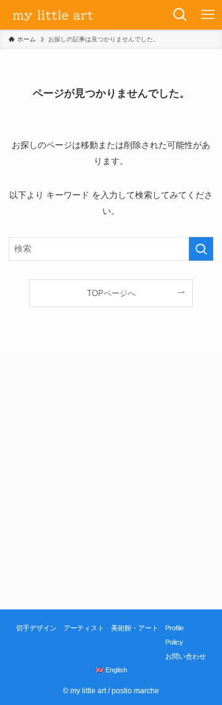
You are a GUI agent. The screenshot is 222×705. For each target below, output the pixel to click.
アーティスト (84, 628)
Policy (174, 642)
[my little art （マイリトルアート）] (83, 15)
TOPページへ (111, 293)
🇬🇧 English (111, 670)
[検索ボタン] (180, 15)
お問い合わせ (185, 656)
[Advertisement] (111, 482)
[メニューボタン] (208, 15)
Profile (174, 628)
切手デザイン (36, 628)
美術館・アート (134, 628)
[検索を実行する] (201, 249)
